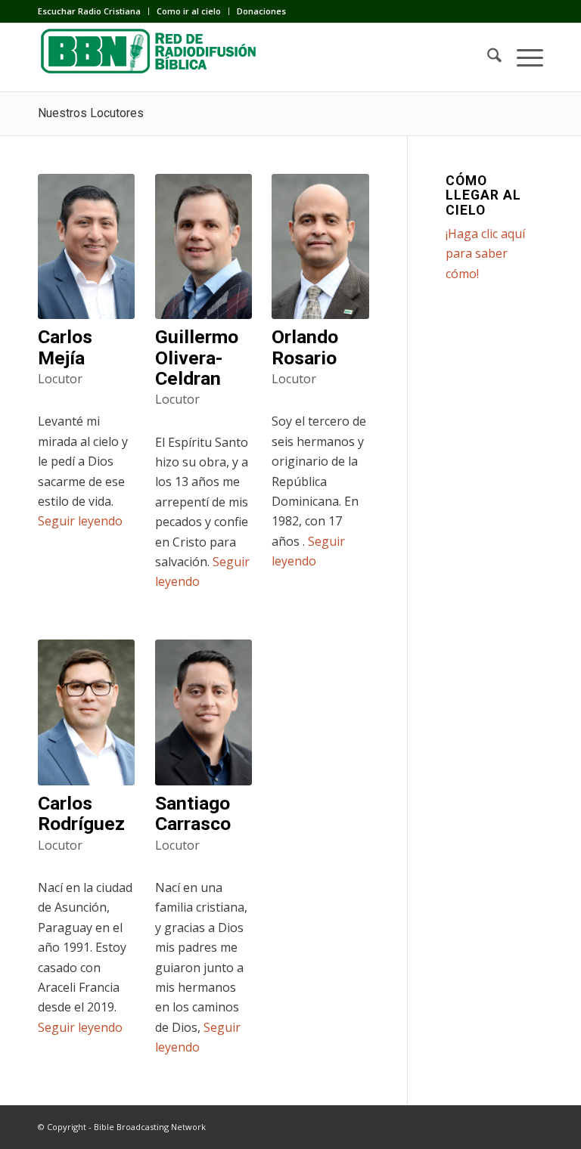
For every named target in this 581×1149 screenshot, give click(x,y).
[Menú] (522, 57)
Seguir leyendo (80, 521)
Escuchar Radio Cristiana (89, 11)
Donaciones (261, 11)
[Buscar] (487, 57)
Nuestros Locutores (91, 113)
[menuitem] (93, 11)
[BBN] (151, 57)
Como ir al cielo (189, 11)
